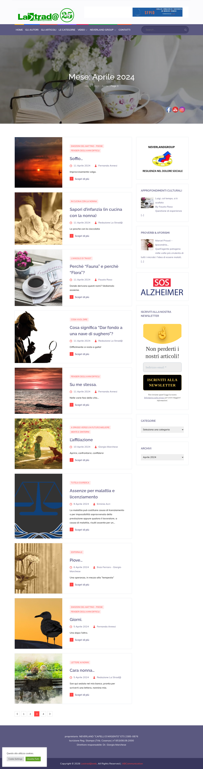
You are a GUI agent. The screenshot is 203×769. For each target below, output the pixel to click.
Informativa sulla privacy (154, 398)
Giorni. (76, 619)
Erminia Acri (103, 503)
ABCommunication (132, 763)
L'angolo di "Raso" (81, 258)
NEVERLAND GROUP (102, 29)
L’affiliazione (81, 439)
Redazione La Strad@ (110, 222)
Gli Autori (31, 29)
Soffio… (76, 158)
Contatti (124, 29)
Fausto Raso (105, 279)
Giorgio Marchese (108, 446)
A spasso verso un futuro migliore (90, 427)
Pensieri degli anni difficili (85, 150)
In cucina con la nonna (84, 201)
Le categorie (67, 29)
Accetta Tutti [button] (33, 759)
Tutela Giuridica (80, 482)
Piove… (76, 560)
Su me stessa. (83, 384)
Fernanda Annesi (107, 165)
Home (19, 29)
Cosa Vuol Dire (79, 319)
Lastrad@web (89, 763)
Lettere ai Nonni (80, 662)
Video (81, 29)
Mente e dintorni (80, 432)
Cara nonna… (82, 670)
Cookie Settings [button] (15, 759)
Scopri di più (82, 179)
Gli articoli (48, 29)
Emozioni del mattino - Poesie (87, 146)
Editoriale (76, 552)
